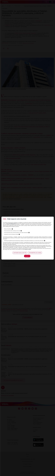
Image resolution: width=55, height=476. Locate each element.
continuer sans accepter (19, 252)
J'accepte (27, 256)
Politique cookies (27, 249)
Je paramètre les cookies (35, 252)
